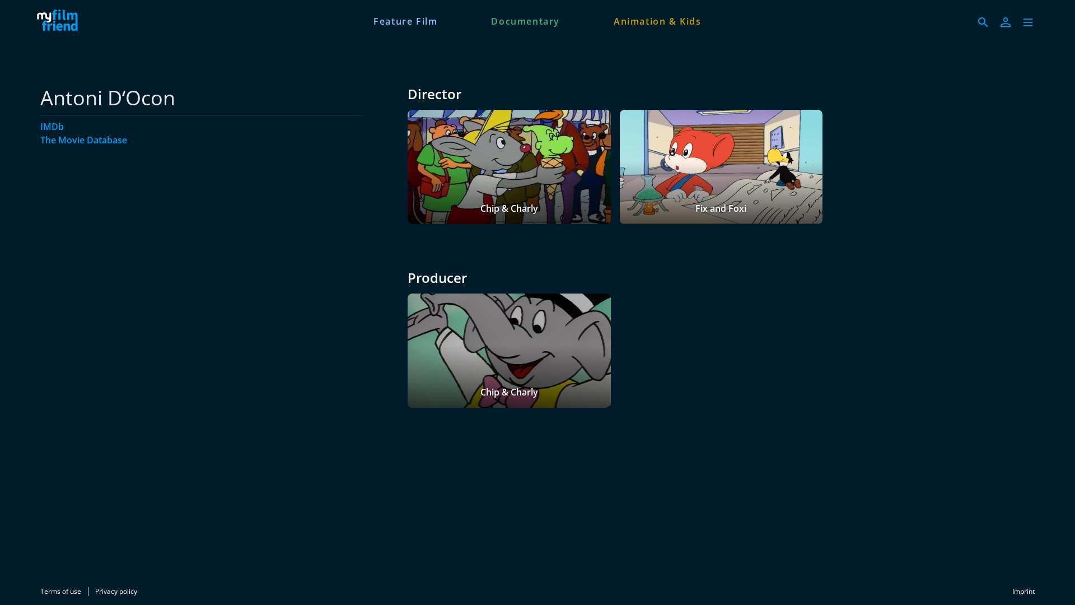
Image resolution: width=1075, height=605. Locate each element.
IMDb (52, 126)
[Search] (983, 22)
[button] (1028, 22)
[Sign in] (1005, 22)
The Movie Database (83, 140)
